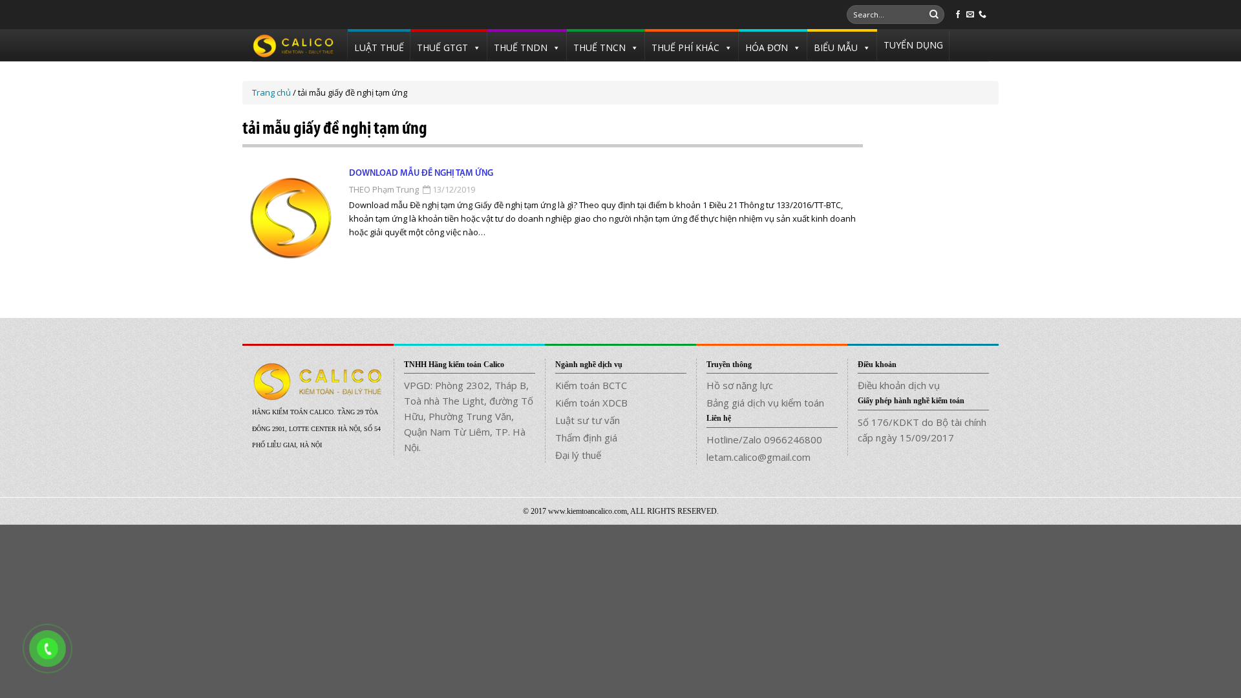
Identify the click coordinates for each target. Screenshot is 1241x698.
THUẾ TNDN (520, 47)
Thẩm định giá (586, 437)
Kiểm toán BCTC (591, 385)
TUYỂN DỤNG (913, 45)
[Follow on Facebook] (958, 14)
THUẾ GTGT (442, 47)
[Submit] (934, 15)
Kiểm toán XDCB (591, 402)
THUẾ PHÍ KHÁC (685, 47)
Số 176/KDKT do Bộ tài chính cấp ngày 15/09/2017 (922, 430)
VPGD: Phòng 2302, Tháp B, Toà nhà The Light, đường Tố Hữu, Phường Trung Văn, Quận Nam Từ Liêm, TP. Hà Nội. (468, 416)
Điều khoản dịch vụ (899, 385)
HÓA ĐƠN (766, 47)
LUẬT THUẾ (379, 47)
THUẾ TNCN (599, 47)
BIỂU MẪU (836, 47)
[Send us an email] (970, 14)
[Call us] (982, 14)
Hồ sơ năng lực (739, 385)
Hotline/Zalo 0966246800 (764, 439)
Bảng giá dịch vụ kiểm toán (765, 402)
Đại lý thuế (578, 455)
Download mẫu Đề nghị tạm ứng (421, 173)
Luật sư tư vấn (587, 420)
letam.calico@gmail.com (758, 456)
